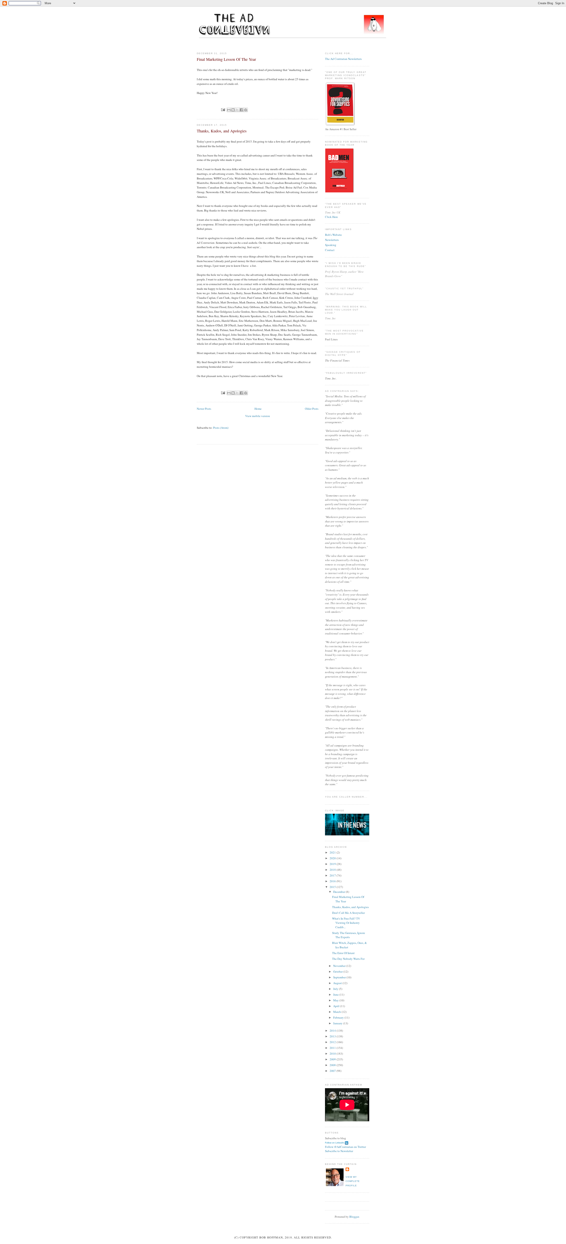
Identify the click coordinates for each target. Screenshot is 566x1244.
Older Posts (311, 409)
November (339, 966)
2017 (333, 875)
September (339, 977)
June (336, 994)
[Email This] (229, 110)
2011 (333, 1048)
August (337, 983)
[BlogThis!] (233, 110)
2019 (333, 864)
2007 (333, 1071)
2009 (333, 1059)
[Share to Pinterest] (245, 110)
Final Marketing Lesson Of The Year (226, 59)
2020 (333, 858)
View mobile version (257, 416)
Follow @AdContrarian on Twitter (345, 1147)
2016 (333, 881)
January (338, 1023)
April (336, 1006)
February (338, 1017)
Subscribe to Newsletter (339, 1151)
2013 (333, 1036)
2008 (333, 1065)
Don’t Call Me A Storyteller (348, 913)
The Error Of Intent (343, 953)
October (338, 971)
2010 (333, 1053)
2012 (333, 1042)
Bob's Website (333, 235)
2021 (333, 852)
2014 (333, 1031)
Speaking (330, 245)
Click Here (331, 217)
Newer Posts (204, 409)
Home (258, 409)
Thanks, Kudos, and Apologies (222, 130)
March (337, 1012)
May (336, 1000)
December (339, 892)
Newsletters (332, 240)
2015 (333, 887)
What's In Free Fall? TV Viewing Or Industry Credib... (346, 922)
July (336, 989)
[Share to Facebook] (241, 110)
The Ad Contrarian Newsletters (343, 59)
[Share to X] (237, 110)
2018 (333, 870)
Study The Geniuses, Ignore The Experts (348, 935)
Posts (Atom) (220, 428)
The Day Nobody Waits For (348, 959)
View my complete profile (353, 1181)
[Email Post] (223, 110)
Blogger (354, 1217)
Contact (330, 250)
